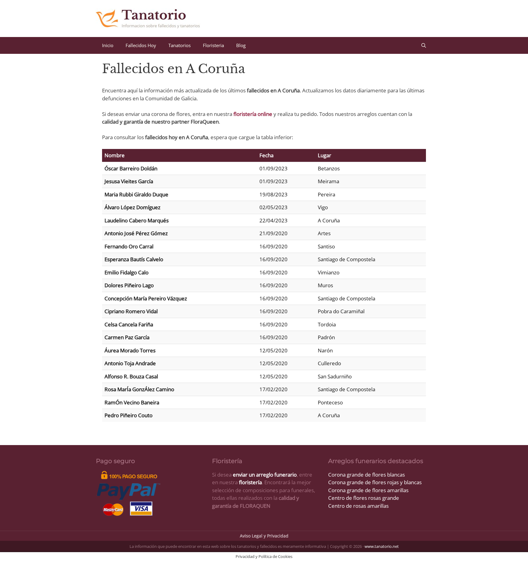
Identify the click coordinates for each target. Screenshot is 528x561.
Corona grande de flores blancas (366, 474)
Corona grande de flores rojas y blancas (375, 482)
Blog (241, 45)
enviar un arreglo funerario (265, 474)
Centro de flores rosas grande (363, 497)
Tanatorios (179, 45)
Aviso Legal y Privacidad (264, 536)
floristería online (252, 113)
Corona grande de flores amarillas (368, 490)
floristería (250, 482)
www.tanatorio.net (382, 546)
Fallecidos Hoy (141, 45)
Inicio (107, 45)
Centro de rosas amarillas (358, 505)
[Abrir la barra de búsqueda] (423, 45)
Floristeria (213, 45)
